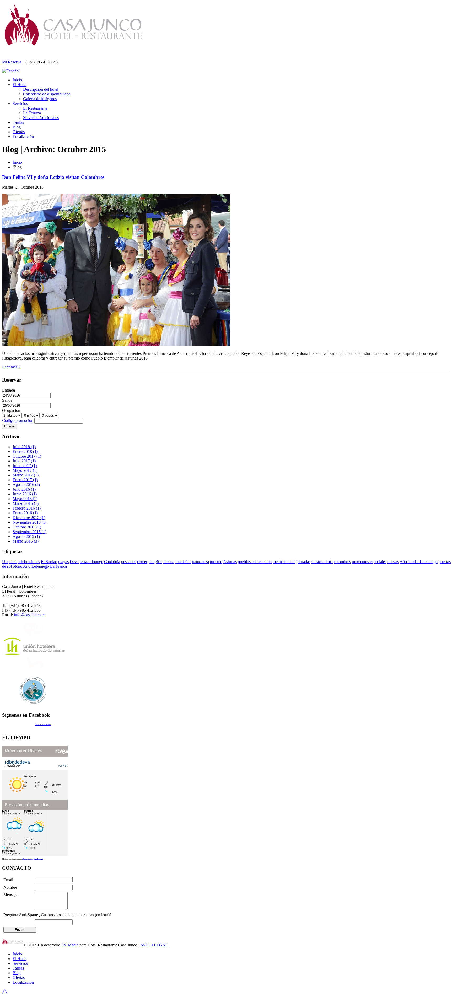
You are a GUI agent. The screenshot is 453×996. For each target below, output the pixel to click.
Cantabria (112, 561)
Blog (17, 127)
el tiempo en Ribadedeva (32, 859)
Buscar (9, 426)
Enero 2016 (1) (25, 513)
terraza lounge (91, 561)
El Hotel (19, 84)
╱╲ (4, 991)
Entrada (8, 390)
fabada (168, 561)
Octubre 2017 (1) (27, 456)
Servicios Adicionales (41, 117)
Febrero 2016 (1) (27, 508)
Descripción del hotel (40, 89)
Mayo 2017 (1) (25, 470)
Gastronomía (322, 561)
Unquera (9, 561)
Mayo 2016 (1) (25, 498)
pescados (128, 561)
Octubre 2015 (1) (27, 527)
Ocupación (11, 410)
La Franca (58, 566)
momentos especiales (369, 561)
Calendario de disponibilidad (47, 94)
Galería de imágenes (40, 99)
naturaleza (200, 561)
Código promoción (17, 420)
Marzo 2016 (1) (26, 503)
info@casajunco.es (29, 615)
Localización (23, 136)
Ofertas (19, 132)
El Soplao (49, 561)
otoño (17, 566)
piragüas (155, 561)
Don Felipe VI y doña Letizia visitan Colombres (53, 177)
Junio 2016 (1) (25, 494)
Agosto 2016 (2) (26, 484)
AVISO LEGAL (154, 945)
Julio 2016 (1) (24, 489)
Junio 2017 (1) (25, 465)
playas (63, 561)
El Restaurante (35, 108)
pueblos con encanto (255, 561)
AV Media (69, 945)
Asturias (230, 561)
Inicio (17, 80)
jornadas (303, 561)
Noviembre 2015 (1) (29, 522)
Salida (7, 400)
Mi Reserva (11, 62)
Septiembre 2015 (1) (29, 531)
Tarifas (18, 122)
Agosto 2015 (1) (26, 536)
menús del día (284, 561)
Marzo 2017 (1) (26, 475)
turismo (216, 561)
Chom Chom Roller (43, 724)
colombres (342, 561)
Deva (74, 561)
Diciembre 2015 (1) (29, 517)
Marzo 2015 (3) (26, 541)
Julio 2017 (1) (24, 461)
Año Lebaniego (36, 566)
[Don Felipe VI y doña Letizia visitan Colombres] (116, 344)
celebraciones (29, 561)
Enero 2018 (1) (25, 451)
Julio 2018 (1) (24, 447)
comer (142, 561)
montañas (183, 561)
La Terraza (32, 113)
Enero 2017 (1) (25, 480)
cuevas (393, 561)
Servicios (20, 103)
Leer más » (11, 367)
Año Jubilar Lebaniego (419, 561)
